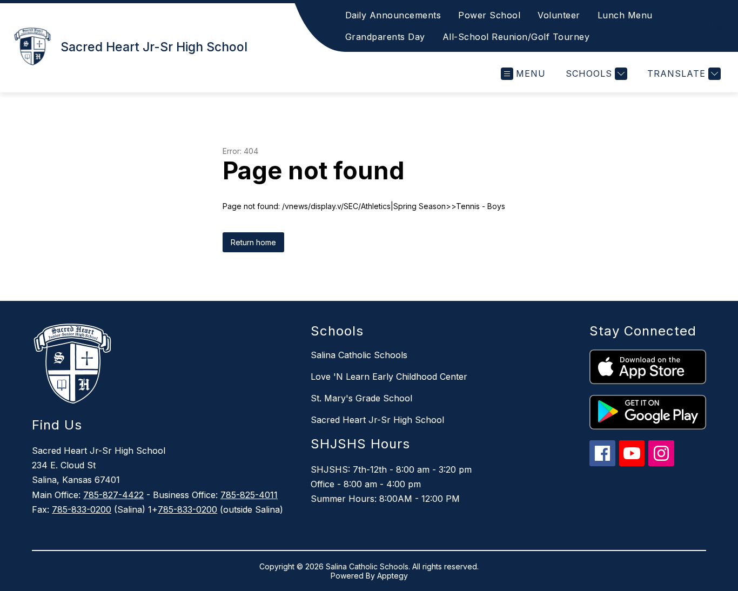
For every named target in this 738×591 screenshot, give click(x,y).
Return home (253, 242)
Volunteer (559, 15)
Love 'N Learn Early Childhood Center (389, 376)
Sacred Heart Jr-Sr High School (377, 419)
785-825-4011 (249, 494)
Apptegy (392, 575)
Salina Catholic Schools (359, 355)
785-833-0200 (81, 509)
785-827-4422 (113, 494)
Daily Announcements (393, 15)
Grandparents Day (385, 36)
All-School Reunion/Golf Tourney (516, 36)
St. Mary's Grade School (361, 398)
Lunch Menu (625, 15)
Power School (489, 15)
